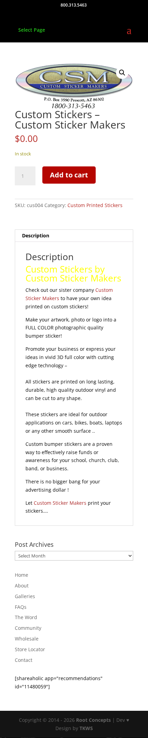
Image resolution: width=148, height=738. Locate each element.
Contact (23, 660)
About (22, 585)
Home (21, 575)
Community (28, 628)
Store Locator (30, 649)
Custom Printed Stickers (95, 205)
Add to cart (69, 175)
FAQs (21, 607)
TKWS (86, 728)
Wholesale (27, 638)
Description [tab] (35, 235)
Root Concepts (93, 720)
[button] (122, 72)
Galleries (25, 596)
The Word (26, 617)
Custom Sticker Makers (60, 503)
